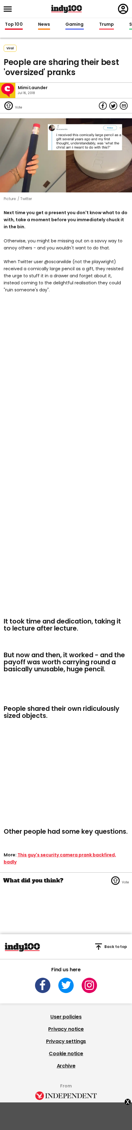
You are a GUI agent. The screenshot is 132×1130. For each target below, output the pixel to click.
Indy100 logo (67, 9)
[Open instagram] (89, 985)
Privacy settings (66, 1041)
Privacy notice (66, 1029)
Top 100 (14, 24)
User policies (66, 1016)
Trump (106, 24)
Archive (66, 1065)
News (44, 24)
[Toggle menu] (9, 9)
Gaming (74, 24)
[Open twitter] (66, 985)
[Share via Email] (124, 106)
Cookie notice (66, 1053)
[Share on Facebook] (103, 106)
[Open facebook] (42, 985)
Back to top (115, 946)
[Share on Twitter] (113, 106)
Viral (10, 48)
